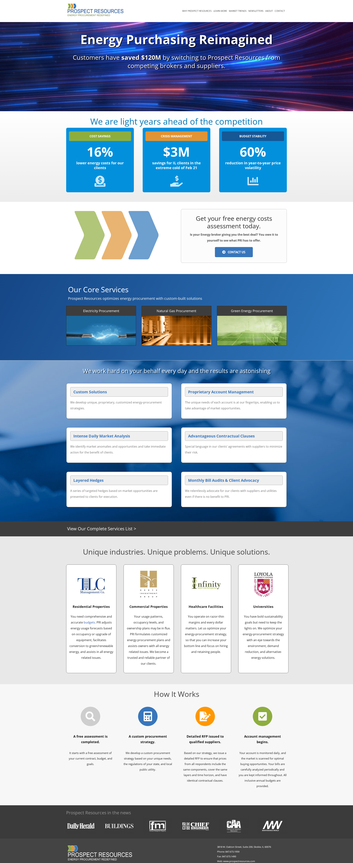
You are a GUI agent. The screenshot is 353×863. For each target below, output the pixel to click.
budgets (89, 622)
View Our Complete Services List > (101, 529)
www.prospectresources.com (239, 861)
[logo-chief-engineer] (195, 819)
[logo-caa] (234, 819)
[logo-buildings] (119, 819)
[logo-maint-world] (272, 819)
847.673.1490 (229, 856)
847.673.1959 (232, 851)
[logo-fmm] (157, 819)
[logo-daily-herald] (81, 819)
